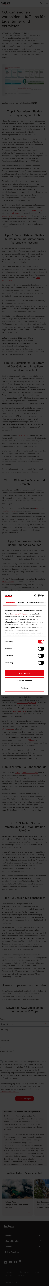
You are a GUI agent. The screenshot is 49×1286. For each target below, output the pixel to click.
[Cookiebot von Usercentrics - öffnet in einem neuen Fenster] (34, 595)
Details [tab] (21, 602)
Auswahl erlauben (24, 681)
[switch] (41, 649)
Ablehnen (24, 688)
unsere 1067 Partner (19, 614)
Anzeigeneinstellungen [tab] (36, 602)
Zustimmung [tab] (10, 602)
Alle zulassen (24, 673)
